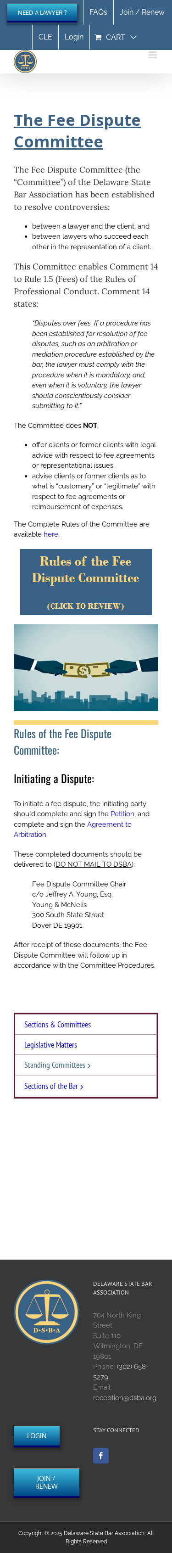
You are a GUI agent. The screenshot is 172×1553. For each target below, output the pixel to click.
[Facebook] (101, 1455)
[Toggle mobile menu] (153, 55)
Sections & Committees (57, 1024)
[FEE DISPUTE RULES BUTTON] (86, 552)
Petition (122, 814)
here (51, 534)
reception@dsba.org (124, 1398)
